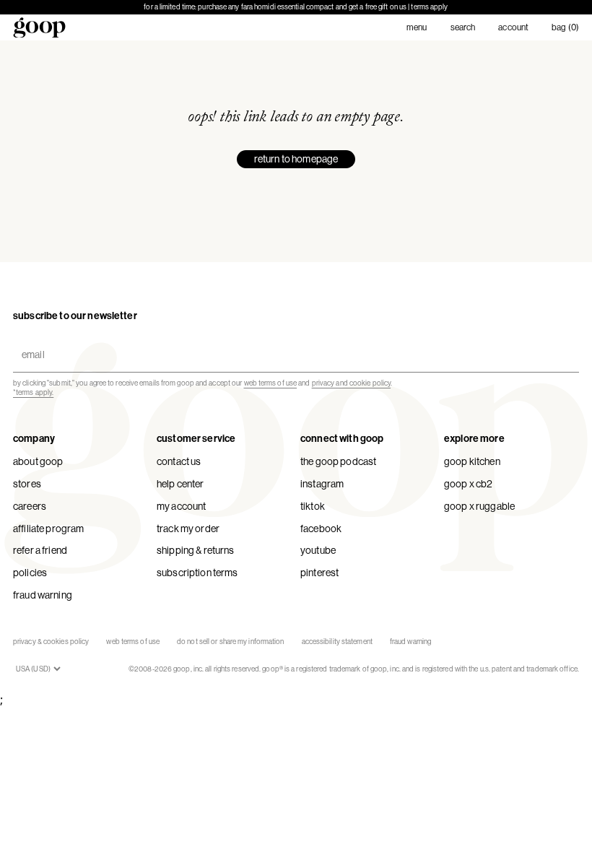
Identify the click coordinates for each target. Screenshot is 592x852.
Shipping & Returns (196, 550)
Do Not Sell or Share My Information (230, 641)
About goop (38, 461)
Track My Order (188, 528)
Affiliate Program (48, 528)
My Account (181, 506)
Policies (30, 572)
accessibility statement (337, 641)
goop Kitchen (472, 461)
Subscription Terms (197, 572)
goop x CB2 (468, 484)
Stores (27, 484)
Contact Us (179, 461)
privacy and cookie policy (351, 383)
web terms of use (270, 383)
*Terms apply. (33, 392)
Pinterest (319, 572)
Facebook (320, 528)
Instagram (322, 484)
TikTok (312, 506)
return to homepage (296, 159)
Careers (29, 506)
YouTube (318, 550)
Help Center (180, 484)
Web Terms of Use (133, 641)
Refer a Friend (40, 550)
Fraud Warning (42, 595)
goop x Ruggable (479, 506)
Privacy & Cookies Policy (51, 641)
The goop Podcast (338, 461)
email (30, 343)
